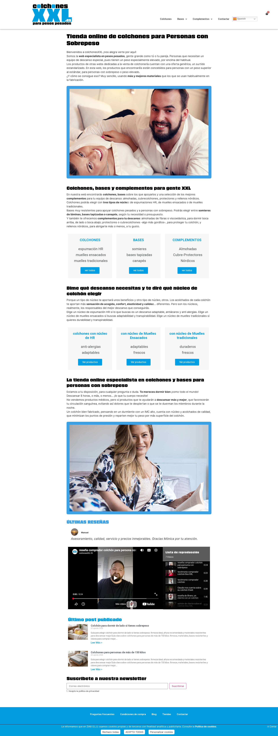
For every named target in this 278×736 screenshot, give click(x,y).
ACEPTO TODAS (134, 732)
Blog (154, 714)
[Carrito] (267, 13)
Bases (180, 19)
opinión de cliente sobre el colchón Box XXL (190, 604)
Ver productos (90, 362)
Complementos (201, 19)
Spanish (241, 18)
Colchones (166, 19)
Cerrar (272, 726)
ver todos (90, 270)
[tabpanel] (115, 578)
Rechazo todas (110, 732)
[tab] (186, 565)
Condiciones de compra (133, 714)
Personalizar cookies (161, 732)
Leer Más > (96, 642)
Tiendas (166, 714)
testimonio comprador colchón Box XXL (188, 573)
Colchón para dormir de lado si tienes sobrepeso (120, 625)
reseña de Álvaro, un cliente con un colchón (188, 596)
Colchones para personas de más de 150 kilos (118, 652)
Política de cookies (205, 726)
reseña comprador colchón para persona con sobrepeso (190, 565)
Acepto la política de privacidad (83, 691)
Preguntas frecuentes (102, 714)
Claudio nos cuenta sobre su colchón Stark (189, 589)
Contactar (223, 19)
